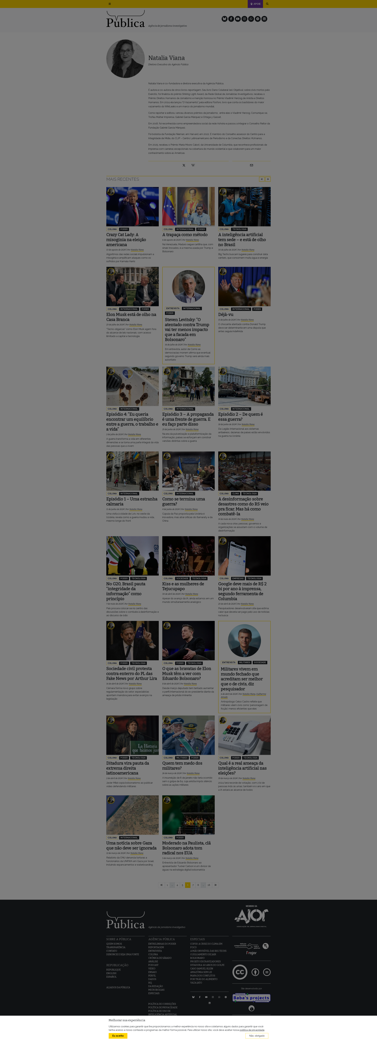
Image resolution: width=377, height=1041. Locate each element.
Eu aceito (118, 1035)
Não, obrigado (257, 1035)
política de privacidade (252, 1030)
